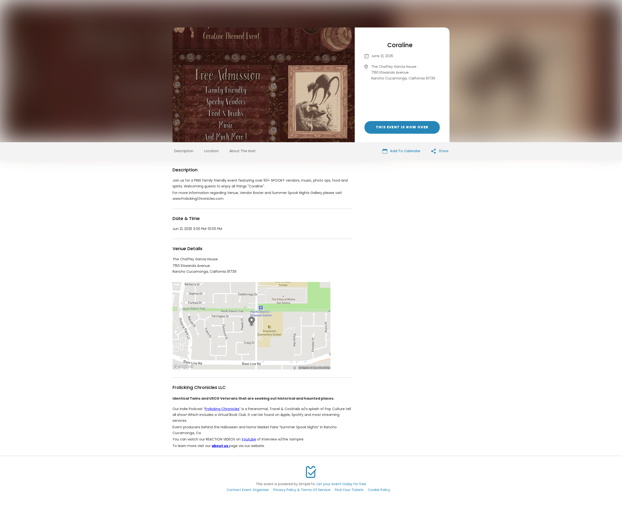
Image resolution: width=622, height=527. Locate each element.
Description (183, 151)
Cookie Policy (379, 489)
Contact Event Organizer (248, 489)
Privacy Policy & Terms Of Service (301, 489)
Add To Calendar (405, 151)
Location (211, 151)
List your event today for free (341, 484)
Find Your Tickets (349, 489)
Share (443, 151)
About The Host (242, 151)
